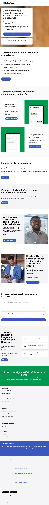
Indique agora (5, 177)
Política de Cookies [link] (19, 477)
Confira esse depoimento (9, 240)
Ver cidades (4, 202)
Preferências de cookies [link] (20, 482)
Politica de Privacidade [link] (20, 464)
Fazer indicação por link (11, 118)
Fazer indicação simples (35, 146)
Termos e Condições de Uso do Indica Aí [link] (24, 473)
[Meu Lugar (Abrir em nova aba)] (17, 459)
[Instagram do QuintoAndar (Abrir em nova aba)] (7, 459)
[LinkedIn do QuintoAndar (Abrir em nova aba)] (10, 459)
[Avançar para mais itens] (45, 229)
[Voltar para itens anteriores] (27, 229)
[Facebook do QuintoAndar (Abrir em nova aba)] (3, 459)
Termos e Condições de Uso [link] (21, 468)
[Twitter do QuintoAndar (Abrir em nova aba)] (14, 459)
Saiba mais (4, 359)
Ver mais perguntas (23, 319)
